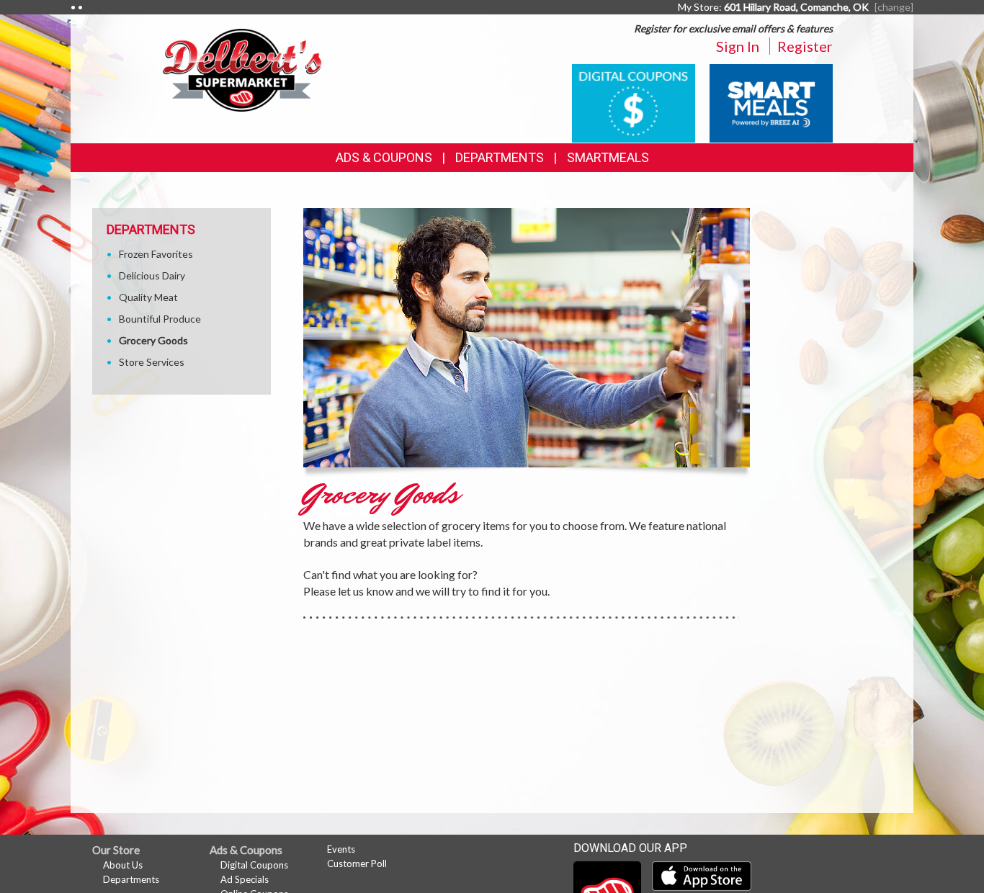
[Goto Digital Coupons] (633, 102)
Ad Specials (244, 879)
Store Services (151, 362)
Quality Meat (148, 297)
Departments (131, 879)
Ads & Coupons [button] (384, 157)
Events (341, 849)
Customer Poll (357, 863)
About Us (123, 865)
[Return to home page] (243, 69)
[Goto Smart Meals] (771, 102)
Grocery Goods (153, 340)
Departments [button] (499, 157)
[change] (894, 7)
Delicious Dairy (152, 275)
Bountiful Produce (160, 319)
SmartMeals (608, 157)
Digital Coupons (254, 865)
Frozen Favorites (156, 254)
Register (805, 46)
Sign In (737, 46)
